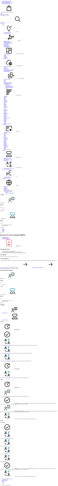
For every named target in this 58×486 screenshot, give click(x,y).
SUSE (5, 122)
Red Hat (5, 119)
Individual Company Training (8, 159)
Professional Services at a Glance (8, 168)
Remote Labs (6, 160)
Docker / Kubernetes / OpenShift (9, 69)
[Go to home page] (1, 13)
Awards (5, 187)
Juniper (5, 112)
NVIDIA (5, 116)
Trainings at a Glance (7, 54)
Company (3, 178)
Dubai (7, 192)
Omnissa (5, 117)
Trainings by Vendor (7, 41)
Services (3, 150)
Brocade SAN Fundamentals (37, 267)
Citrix (5, 103)
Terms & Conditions (5, 479)
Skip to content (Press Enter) (6, 3)
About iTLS (5, 186)
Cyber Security (6, 68)
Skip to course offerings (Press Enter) (7, 2)
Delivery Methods (6, 45)
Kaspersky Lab (6, 113)
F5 (4, 108)
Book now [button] (1, 210)
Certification (4, 124)
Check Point (6, 101)
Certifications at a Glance (7, 132)
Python (5, 80)
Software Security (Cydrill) (8, 82)
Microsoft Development (9, 87)
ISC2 (4, 111)
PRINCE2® (6, 57)
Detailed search (2, 23)
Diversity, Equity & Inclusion (8, 190)
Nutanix (5, 115)
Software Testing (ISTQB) (8, 83)
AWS (5, 99)
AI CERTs (5, 133)
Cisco (5, 102)
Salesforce (5, 120)
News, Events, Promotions (6, 169)
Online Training (7, 345)
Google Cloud (6, 110)
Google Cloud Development (10, 86)
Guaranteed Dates (6, 43)
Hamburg (6, 438)
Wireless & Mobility (7, 71)
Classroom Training (5, 319)
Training (3, 24)
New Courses (6, 44)
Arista (5, 97)
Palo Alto (5, 144)
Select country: (4, 12)
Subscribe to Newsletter (7, 177)
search (1, 22)
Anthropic (5, 96)
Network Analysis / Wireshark (8, 70)
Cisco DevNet (8, 85)
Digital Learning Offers (7, 46)
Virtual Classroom (5, 312)
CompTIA (5, 104)
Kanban (5, 56)
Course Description (5, 237)
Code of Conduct (6, 189)
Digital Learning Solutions (8, 158)
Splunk (5, 121)
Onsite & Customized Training (8, 42)
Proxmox (5, 118)
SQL (4, 81)
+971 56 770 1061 (3, 15)
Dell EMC (5, 106)
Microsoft (5, 142)
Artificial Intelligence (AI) (7, 66)
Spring (7, 88)
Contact (8, 15)
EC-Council (5, 107)
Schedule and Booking (5, 238)
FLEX (14, 345)
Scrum (5, 58)
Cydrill (5, 105)
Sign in (3, 483)
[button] (10, 12)
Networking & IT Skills (7, 33)
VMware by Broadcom (7, 123)
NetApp (5, 114)
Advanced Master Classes (7, 32)
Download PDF (18, 245)
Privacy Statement (4, 480)
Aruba (5, 98)
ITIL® (5, 55)
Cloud (5, 67)
